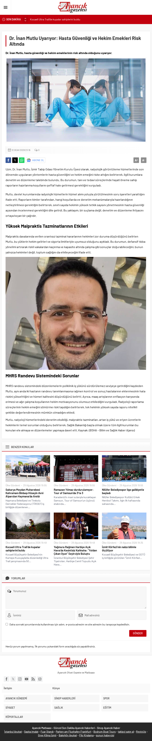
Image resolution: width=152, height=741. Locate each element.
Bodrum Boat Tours (104, 731)
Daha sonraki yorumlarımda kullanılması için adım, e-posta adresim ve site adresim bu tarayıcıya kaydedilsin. (69, 624)
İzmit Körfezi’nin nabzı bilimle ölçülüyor (119, 548)
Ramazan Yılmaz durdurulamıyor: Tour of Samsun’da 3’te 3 (73, 491)
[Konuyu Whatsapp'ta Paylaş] (21, 160)
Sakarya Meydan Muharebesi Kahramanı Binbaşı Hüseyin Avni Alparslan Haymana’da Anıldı (24, 493)
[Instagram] (20, 679)
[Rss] (33, 679)
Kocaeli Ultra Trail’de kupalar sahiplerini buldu (55, 19)
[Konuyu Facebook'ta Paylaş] (8, 160)
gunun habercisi (105, 735)
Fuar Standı (47, 731)
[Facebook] (6, 679)
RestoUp (141, 731)
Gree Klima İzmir (47, 735)
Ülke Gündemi (13, 485)
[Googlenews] (40, 679)
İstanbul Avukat (13, 731)
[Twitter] (13, 679)
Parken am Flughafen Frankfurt (73, 731)
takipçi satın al (126, 731)
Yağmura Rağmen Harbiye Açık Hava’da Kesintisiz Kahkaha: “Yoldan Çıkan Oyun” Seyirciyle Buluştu (75, 550)
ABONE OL (38, 160)
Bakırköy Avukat (68, 735)
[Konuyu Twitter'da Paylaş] (15, 160)
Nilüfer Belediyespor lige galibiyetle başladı (123, 491)
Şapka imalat (31, 731)
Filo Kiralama (86, 735)
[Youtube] (26, 679)
